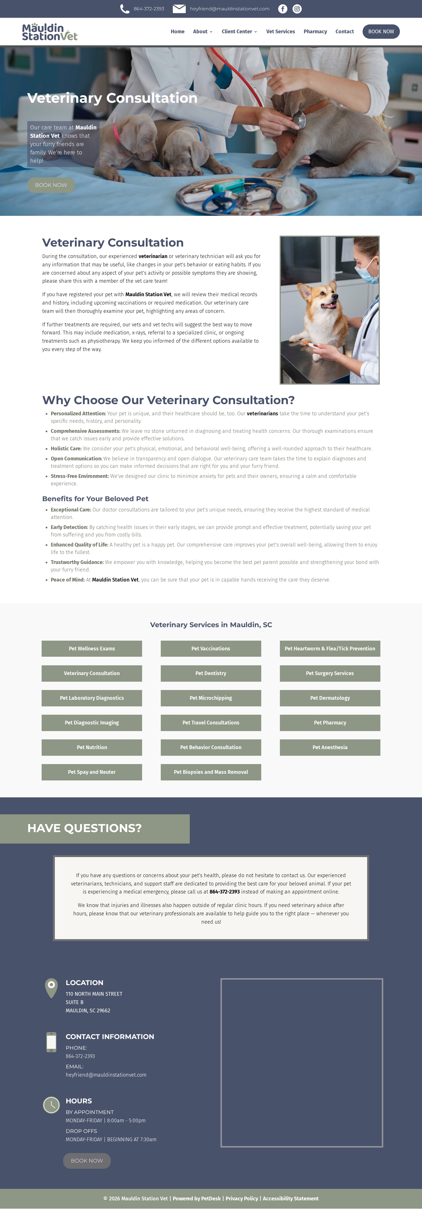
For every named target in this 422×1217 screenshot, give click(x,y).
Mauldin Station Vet (148, 294)
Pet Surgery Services (330, 673)
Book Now (381, 31)
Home (178, 31)
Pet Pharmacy (330, 723)
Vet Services (280, 31)
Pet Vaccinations (210, 649)
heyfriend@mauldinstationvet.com (106, 1075)
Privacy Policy (242, 1198)
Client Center (237, 31)
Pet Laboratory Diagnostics (92, 698)
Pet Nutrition (92, 747)
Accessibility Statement (291, 1198)
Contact (345, 31)
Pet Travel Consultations (211, 723)
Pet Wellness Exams (92, 649)
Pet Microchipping (211, 698)
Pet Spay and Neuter (92, 772)
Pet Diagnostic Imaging (92, 723)
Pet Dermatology (330, 698)
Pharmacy (315, 31)
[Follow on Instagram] (297, 8)
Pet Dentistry (210, 673)
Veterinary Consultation (92, 673)
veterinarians (262, 413)
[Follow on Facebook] (282, 8)
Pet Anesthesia (330, 747)
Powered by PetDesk (197, 1198)
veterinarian (153, 256)
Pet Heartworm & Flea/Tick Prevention (330, 649)
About (200, 31)
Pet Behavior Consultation (210, 747)
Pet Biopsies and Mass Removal (211, 772)
